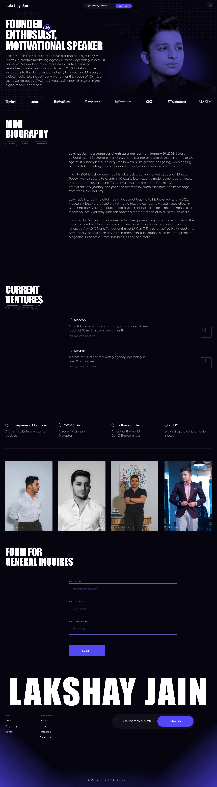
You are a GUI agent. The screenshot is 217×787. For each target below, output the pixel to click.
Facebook (45, 737)
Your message (78, 621)
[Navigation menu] (210, 5)
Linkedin (44, 720)
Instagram (45, 732)
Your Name (76, 601)
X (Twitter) (45, 726)
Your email (75, 581)
